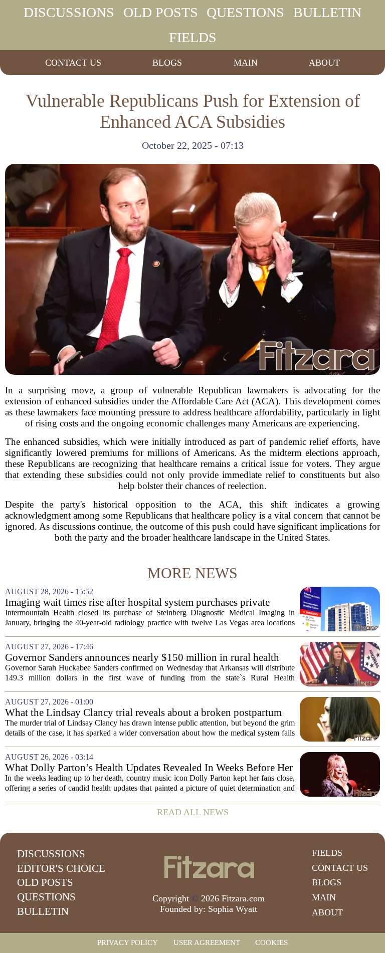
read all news (193, 812)
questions (245, 12)
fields (193, 37)
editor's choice (61, 868)
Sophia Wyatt (232, 909)
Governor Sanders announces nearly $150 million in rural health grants (142, 657)
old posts (160, 12)
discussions (69, 12)
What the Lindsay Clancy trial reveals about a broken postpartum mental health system (143, 712)
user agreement (206, 942)
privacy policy (127, 942)
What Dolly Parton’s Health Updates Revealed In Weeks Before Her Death (149, 768)
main (246, 63)
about (324, 63)
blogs (167, 63)
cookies (271, 942)
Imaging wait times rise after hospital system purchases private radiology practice (137, 602)
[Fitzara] (208, 867)
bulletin (327, 12)
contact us (73, 63)
